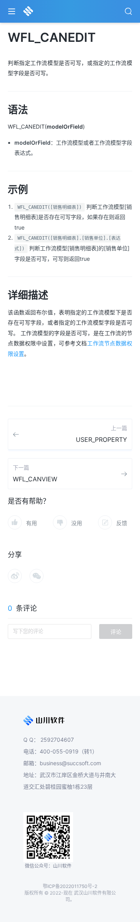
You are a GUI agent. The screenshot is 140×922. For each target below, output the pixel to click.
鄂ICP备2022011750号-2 (70, 886)
